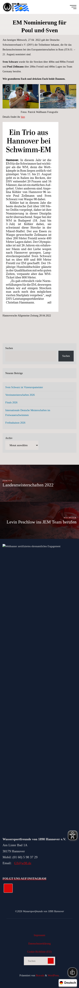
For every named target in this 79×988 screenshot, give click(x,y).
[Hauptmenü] (73, 7)
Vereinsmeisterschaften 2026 (20, 394)
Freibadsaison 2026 (15, 422)
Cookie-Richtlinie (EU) (39, 951)
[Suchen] (51, 961)
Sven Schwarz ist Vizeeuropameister (24, 387)
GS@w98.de (22, 863)
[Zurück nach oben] (64, 973)
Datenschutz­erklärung (39, 943)
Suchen (9, 348)
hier (23, 116)
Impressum (39, 935)
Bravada (39, 975)
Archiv (8, 438)
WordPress (53, 975)
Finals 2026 (11, 402)
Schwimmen (43, 30)
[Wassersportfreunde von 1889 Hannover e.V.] (16, 6)
